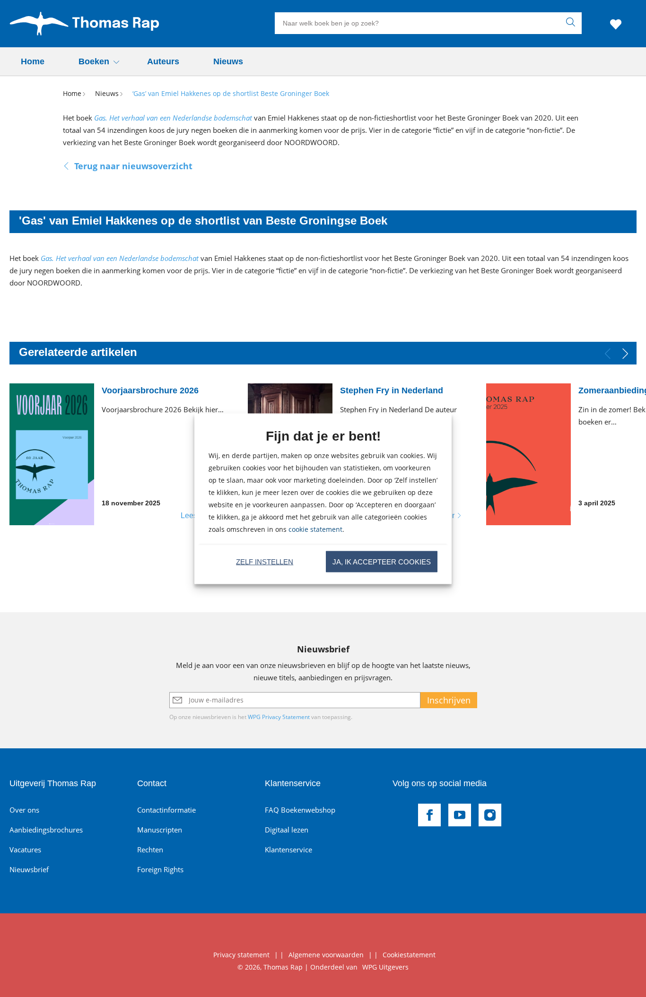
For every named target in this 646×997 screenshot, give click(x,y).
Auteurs (163, 61)
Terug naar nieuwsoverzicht (133, 166)
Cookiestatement (409, 954)
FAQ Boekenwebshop (300, 810)
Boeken (94, 61)
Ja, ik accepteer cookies (381, 561)
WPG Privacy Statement (279, 717)
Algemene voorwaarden (326, 954)
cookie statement (315, 528)
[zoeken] (573, 23)
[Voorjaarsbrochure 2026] (122, 454)
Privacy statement (241, 954)
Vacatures (25, 849)
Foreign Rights (160, 869)
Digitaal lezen (286, 829)
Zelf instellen (264, 561)
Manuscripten (159, 829)
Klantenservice (288, 849)
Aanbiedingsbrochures (46, 829)
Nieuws (228, 61)
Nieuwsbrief (29, 869)
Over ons (24, 810)
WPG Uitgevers (385, 966)
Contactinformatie (166, 810)
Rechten (150, 849)
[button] (625, 353)
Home (32, 61)
